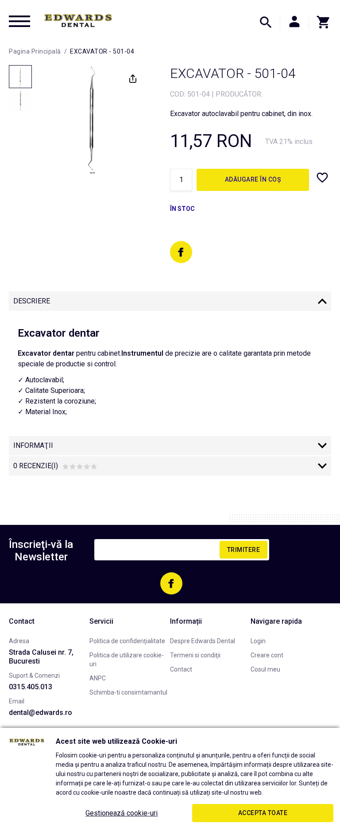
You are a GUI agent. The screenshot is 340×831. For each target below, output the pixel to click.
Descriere (31, 301)
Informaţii (33, 445)
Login (258, 641)
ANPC (97, 678)
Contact (181, 669)
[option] (91, 120)
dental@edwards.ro (40, 712)
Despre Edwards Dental (202, 641)
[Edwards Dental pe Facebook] (181, 252)
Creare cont (267, 655)
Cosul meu (265, 669)
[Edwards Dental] (78, 20)
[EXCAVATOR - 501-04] (20, 77)
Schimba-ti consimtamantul (128, 692)
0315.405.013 (30, 687)
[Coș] (320, 22)
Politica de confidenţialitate (127, 641)
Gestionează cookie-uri (121, 813)
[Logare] (294, 22)
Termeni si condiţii (195, 655)
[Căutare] (265, 22)
